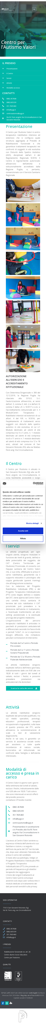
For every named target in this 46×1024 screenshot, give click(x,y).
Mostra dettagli (32, 523)
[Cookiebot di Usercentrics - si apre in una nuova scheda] (33, 483)
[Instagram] (7, 1003)
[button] (21, 11)
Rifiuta (23, 538)
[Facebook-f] (3, 1003)
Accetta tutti (23, 531)
